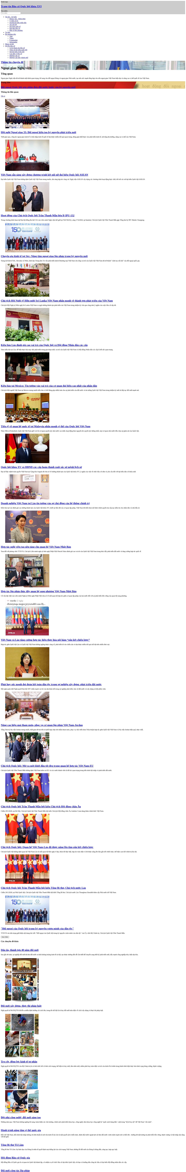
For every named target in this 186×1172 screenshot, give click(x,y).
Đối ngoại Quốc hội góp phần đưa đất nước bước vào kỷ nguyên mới (38, 87)
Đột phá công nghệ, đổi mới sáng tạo (21, 1160)
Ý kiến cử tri (13, 21)
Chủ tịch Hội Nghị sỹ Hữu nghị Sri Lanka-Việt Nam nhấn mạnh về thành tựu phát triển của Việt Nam (57, 300)
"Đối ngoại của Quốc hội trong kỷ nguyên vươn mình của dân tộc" (37, 928)
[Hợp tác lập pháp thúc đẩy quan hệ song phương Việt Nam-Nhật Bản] (27, 587)
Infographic (13, 42)
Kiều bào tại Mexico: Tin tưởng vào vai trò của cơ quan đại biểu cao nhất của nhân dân (49, 385)
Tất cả (3, 96)
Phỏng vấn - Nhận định (17, 19)
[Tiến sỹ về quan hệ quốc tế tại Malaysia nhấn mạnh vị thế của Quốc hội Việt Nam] (27, 422)
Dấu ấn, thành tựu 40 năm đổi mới (20, 993)
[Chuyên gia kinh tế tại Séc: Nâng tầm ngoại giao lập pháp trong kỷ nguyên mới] (27, 251)
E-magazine (13, 40)
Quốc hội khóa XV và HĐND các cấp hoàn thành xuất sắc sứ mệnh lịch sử (41, 467)
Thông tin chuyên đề (12, 62)
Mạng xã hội (9, 44)
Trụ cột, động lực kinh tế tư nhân (19, 1104)
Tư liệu (7, 32)
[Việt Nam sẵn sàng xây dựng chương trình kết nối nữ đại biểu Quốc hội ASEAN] (27, 170)
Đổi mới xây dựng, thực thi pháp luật (21, 1048)
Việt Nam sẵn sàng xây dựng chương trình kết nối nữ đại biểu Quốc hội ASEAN (44, 174)
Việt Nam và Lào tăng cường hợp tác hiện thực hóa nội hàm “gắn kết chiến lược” (45, 639)
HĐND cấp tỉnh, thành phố (18, 57)
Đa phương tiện (10, 34)
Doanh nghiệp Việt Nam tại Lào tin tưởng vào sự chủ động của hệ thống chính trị (45, 503)
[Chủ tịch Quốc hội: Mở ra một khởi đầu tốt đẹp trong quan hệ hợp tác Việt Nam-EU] (27, 761)
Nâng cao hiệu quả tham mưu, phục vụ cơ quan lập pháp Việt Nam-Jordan (42, 725)
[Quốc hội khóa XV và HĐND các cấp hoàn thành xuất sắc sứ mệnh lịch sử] (27, 462)
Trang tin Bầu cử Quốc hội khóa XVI (21, 6)
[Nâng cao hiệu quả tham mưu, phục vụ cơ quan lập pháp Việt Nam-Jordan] (27, 720)
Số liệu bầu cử (10, 46)
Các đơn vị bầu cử (15, 54)
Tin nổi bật (13, 25)
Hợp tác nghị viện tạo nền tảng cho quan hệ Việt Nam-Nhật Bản (36, 546)
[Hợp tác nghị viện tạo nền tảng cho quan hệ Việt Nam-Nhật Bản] (27, 542)
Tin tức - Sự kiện (11, 17)
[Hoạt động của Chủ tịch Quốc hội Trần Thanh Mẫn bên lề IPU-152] (27, 211)
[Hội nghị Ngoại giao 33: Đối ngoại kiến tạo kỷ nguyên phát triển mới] (27, 128)
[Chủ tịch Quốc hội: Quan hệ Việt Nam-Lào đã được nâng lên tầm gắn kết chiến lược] (27, 843)
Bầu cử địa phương (16, 30)
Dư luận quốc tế (14, 26)
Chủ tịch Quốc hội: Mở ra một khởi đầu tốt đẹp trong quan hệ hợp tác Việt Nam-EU (47, 765)
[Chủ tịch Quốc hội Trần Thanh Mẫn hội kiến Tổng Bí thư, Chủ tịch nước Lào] (27, 883)
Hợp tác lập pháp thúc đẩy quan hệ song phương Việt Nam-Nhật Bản (38, 591)
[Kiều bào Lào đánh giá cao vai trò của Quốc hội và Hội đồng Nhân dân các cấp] (27, 340)
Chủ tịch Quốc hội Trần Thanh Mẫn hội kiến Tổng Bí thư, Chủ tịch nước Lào (43, 887)
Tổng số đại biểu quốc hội (18, 50)
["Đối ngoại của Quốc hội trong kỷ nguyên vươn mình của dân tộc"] (27, 924)
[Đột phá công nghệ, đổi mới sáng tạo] (22, 1156)
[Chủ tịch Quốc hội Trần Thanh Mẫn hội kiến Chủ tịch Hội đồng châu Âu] (27, 802)
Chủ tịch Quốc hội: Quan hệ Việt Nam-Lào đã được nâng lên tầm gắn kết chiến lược (47, 847)
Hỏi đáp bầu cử (14, 28)
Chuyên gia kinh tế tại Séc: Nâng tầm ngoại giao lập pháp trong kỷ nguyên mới (44, 256)
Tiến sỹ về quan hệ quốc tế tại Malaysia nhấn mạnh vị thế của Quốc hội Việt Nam (45, 426)
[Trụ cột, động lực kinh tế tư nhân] (22, 1100)
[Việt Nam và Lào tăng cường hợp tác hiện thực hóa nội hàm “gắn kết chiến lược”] (27, 635)
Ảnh (10, 36)
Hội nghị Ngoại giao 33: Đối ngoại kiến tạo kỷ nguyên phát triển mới (38, 132)
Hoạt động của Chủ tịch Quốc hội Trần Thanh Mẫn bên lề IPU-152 (37, 215)
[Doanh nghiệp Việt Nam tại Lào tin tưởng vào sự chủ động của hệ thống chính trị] (27, 499)
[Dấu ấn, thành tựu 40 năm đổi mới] (22, 988)
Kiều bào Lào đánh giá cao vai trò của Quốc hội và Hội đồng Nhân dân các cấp (44, 345)
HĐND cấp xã (14, 56)
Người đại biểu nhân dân (17, 23)
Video (11, 38)
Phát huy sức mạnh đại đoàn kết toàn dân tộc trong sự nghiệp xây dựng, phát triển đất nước (51, 684)
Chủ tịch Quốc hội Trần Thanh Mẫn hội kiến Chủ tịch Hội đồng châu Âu (41, 806)
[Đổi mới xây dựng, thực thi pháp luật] (22, 1044)
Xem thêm (5, 937)
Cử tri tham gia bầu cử (17, 48)
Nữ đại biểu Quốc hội (16, 52)
